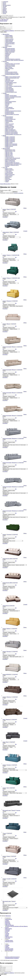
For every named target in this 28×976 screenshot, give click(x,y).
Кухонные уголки (9, 81)
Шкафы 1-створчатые (10, 136)
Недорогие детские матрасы (11, 133)
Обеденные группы (9, 80)
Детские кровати (9, 117)
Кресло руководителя (10, 160)
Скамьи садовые (9, 175)
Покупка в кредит (7, 5)
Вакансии (5, 12)
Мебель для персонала (10, 161)
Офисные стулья (9, 154)
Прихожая (5, 47)
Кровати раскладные (9, 174)
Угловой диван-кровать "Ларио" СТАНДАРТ (15, 231)
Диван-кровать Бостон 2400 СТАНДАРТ (15, 558)
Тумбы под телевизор (10, 64)
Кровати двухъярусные (10, 119)
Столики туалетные (9, 108)
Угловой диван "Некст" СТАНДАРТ (15, 741)
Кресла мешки (8, 46)
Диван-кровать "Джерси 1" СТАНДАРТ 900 (15, 254)
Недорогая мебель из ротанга (11, 73)
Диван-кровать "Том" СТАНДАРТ (15, 787)
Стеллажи (7, 69)
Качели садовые (8, 168)
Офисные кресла (9, 155)
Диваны (7, 122)
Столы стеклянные (9, 89)
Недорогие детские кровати (11, 132)
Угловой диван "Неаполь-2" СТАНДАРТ (15, 719)
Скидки (4, 13)
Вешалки (7, 55)
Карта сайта (7, 923)
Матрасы (7, 100)
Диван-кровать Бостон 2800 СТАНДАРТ (15, 582)
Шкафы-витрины (9, 146)
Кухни (4, 75)
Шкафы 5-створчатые (10, 141)
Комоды (7, 105)
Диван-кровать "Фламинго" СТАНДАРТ (15, 300)
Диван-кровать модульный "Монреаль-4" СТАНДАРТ (15, 510)
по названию (20, 193)
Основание (7, 99)
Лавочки (7, 180)
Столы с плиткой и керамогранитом (13, 86)
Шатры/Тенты (8, 176)
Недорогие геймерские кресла (12, 165)
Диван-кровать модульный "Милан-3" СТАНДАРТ (15, 392)
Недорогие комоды (9, 112)
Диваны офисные (9, 40)
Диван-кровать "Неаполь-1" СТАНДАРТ (15, 696)
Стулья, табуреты (9, 83)
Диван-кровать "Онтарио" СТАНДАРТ (15, 764)
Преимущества (8, 919)
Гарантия (5, 8)
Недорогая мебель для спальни (12, 114)
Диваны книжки (9, 41)
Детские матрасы (9, 121)
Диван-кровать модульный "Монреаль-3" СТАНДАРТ (15, 486)
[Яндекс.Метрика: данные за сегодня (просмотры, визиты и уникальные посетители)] (9, 925)
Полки (6, 70)
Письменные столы (9, 127)
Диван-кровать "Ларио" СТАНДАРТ (15, 209)
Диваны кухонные (9, 38)
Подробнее (5, 217)
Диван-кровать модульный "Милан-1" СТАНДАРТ (15, 346)
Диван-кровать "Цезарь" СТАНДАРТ (15, 855)
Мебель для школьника (10, 129)
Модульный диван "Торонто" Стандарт (11, 810)
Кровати (7, 94)
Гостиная (5, 61)
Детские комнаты (9, 116)
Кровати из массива (9, 97)
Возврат (4, 9)
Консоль (7, 57)
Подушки (7, 103)
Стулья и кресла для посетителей (12, 158)
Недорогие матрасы (9, 113)
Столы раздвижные (9, 90)
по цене (15, 193)
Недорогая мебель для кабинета (12, 162)
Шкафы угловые (9, 142)
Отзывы (7, 920)
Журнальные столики (10, 66)
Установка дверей (9, 948)
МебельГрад (8, 915)
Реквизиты (7, 922)
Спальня (4, 93)
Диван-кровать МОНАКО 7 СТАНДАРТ (15, 674)
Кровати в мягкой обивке (11, 95)
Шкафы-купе (8, 53)
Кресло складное (9, 173)
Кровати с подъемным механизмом (13, 96)
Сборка (4, 7)
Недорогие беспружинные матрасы (13, 110)
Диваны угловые (9, 36)
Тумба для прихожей (9, 51)
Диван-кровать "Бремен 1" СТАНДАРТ (15, 628)
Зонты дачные (8, 179)
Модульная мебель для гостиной (12, 63)
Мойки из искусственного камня (12, 76)
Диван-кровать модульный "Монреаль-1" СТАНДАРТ (15, 438)
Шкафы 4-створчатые (10, 140)
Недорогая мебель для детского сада (13, 134)
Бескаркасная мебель (9, 43)
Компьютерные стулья (10, 150)
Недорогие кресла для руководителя (13, 163)
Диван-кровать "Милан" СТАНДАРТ (15, 323)
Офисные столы (8, 152)
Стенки (7, 62)
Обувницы (7, 54)
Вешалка (7, 166)
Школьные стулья (9, 128)
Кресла (6, 44)
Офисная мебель (6, 148)
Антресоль (7, 147)
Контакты (5, 11)
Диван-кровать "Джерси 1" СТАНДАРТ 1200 (15, 277)
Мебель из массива (9, 169)
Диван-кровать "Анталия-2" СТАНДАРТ (15, 534)
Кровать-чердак (8, 120)
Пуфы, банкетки (9, 107)
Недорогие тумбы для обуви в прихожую (14, 60)
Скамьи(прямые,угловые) (11, 82)
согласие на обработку (9, 30)
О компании (5, 1)
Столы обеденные (9, 88)
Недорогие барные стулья (11, 92)
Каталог (4, 2)
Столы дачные (8, 171)
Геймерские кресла (9, 156)
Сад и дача (5, 167)
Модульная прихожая (10, 48)
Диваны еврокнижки (10, 42)
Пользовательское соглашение (12, 958)
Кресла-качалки (8, 67)
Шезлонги (7, 178)
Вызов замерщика (9, 949)
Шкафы (4, 135)
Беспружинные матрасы (10, 101)
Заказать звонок (3, 20)
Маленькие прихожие (10, 49)
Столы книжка (8, 87)
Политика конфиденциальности (12, 956)
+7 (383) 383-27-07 (4, 19)
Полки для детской (9, 123)
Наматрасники (8, 102)
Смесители (7, 79)
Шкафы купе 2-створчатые (11, 143)
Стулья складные (9, 172)
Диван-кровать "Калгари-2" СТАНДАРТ (15, 651)
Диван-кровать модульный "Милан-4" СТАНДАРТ (15, 415)
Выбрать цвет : (6, 214)
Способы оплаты (9, 940)
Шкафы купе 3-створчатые (11, 145)
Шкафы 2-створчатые (10, 138)
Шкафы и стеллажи (9, 126)
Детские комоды (9, 125)
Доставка (5, 6)
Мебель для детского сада (11, 130)
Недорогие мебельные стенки (11, 74)
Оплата (4, 4)
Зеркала (7, 56)
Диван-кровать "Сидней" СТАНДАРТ (15, 878)
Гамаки (6, 181)
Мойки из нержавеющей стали (12, 77)
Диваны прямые (8, 35)
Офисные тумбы (9, 153)
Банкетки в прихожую (10, 50)
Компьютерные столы (10, 149)
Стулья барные (8, 84)
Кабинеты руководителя (10, 159)
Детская (4, 115)
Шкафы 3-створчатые (10, 139)
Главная (2, 183)
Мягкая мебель (6, 34)
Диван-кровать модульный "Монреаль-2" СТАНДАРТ (15, 462)
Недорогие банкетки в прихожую (12, 59)
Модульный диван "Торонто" (9, 901)
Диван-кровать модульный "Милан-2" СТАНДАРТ (15, 369)
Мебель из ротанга (9, 68)
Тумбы (6, 106)
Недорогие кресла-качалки (11, 72)
